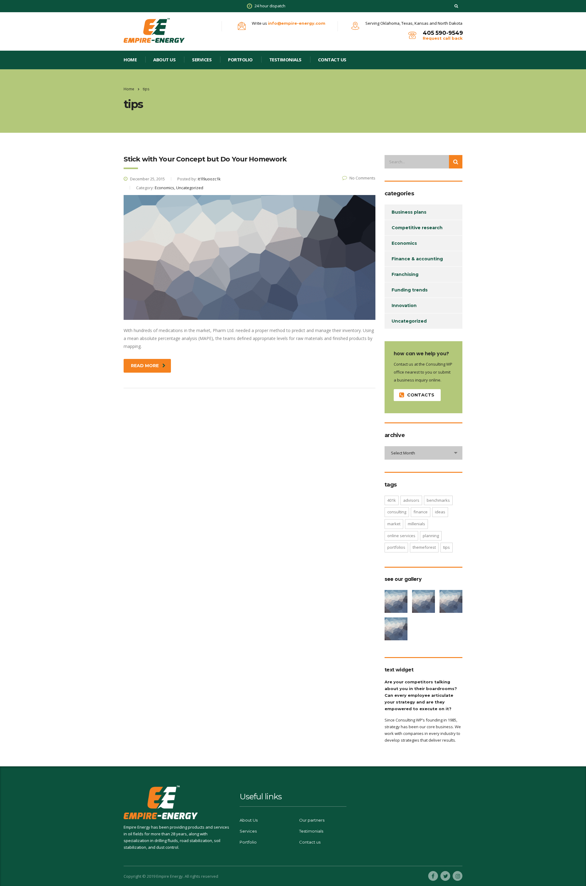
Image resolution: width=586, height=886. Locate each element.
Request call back (443, 38)
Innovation (404, 305)
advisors (411, 500)
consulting (396, 512)
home (130, 59)
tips (446, 547)
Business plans (409, 212)
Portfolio (248, 842)
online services (401, 535)
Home (129, 89)
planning (431, 535)
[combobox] (423, 453)
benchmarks (438, 500)
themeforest (424, 547)
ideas (440, 512)
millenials (416, 523)
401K (391, 500)
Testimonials (285, 59)
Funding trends (410, 290)
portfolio (240, 59)
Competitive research (417, 227)
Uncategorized (409, 321)
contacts (420, 395)
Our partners (311, 820)
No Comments (362, 178)
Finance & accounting (417, 259)
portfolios (396, 547)
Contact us (332, 59)
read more (145, 365)
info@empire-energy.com (296, 23)
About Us (164, 59)
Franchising (405, 274)
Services (202, 59)
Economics (404, 243)
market (393, 523)
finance (421, 512)
